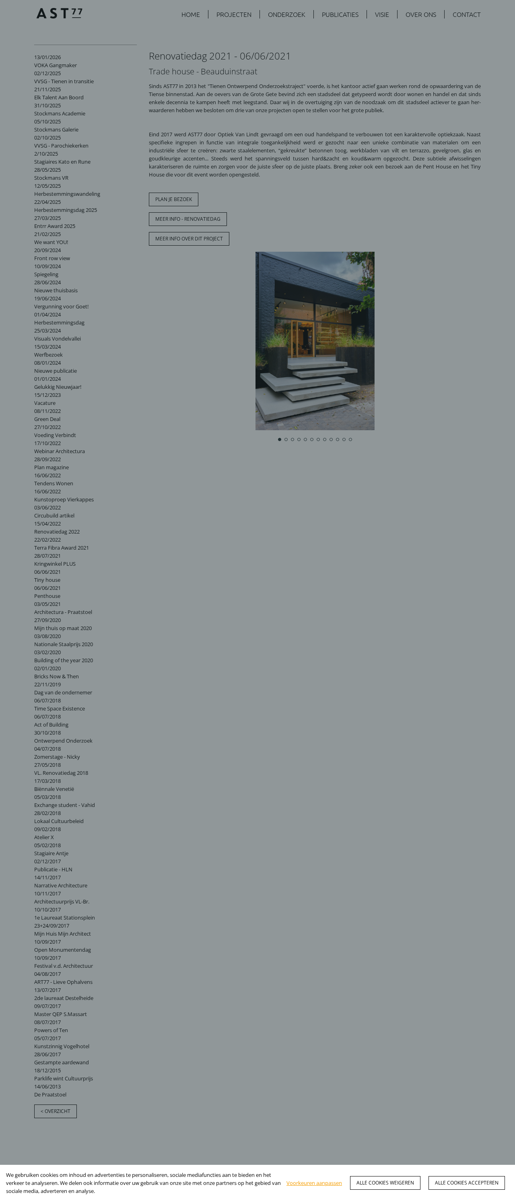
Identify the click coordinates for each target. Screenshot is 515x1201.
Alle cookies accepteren (467, 1182)
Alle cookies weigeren (385, 1182)
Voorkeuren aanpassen (314, 1183)
